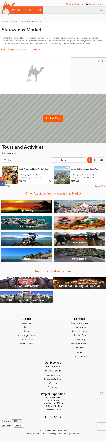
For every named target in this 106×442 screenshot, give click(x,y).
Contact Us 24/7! (53, 409)
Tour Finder (79, 356)
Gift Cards (79, 347)
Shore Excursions (79, 331)
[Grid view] (89, 160)
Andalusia (24, 21)
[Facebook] (46, 416)
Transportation (79, 327)
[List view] (101, 160)
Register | (92, 4)
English (18, 425)
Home (4, 21)
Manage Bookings (79, 343)
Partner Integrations (53, 370)
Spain (13, 21)
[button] (2, 179)
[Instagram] (55, 416)
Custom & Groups (79, 323)
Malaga (36, 21)
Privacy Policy (26, 343)
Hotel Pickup (79, 339)
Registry (79, 352)
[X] (50, 416)
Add (100, 61)
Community (53, 387)
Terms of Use (27, 339)
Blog (26, 331)
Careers (53, 383)
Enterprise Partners (53, 379)
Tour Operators (53, 375)
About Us (26, 323)
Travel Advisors (53, 366)
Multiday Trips (79, 335)
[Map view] (95, 160)
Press (26, 327)
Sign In (101, 4)
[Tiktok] (60, 416)
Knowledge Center (26, 335)
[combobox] (19, 426)
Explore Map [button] (53, 118)
